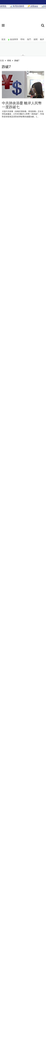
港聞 (35, 39)
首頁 (3, 39)
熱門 (29, 39)
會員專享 (14, 39)
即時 (23, 39)
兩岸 (42, 39)
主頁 (2, 61)
